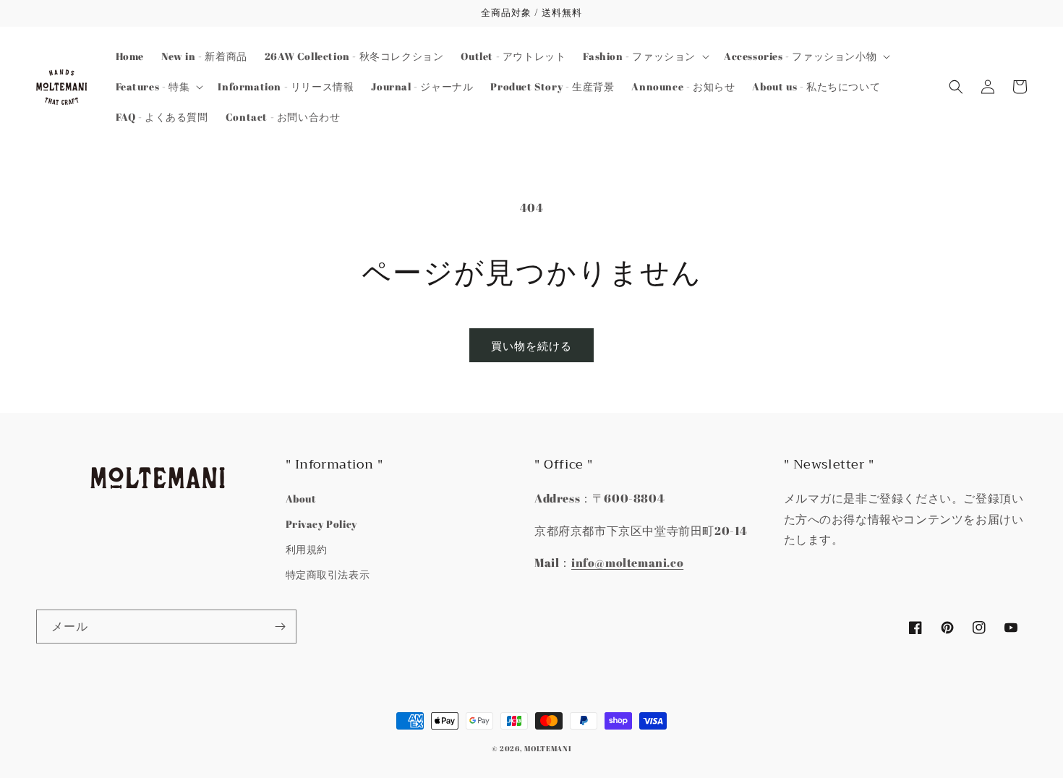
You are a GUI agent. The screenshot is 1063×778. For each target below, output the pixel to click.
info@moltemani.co (627, 562)
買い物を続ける (531, 345)
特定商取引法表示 (328, 574)
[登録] (280, 627)
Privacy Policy (321, 524)
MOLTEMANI (547, 748)
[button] (644, 56)
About (301, 498)
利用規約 (307, 549)
